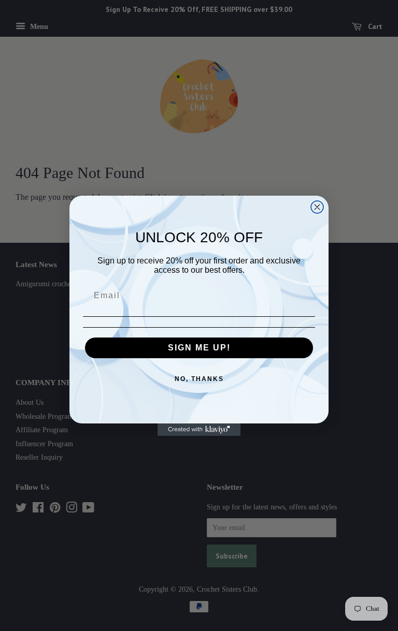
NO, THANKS (199, 379)
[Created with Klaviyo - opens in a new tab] (199, 429)
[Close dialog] (317, 207)
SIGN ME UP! (199, 347)
